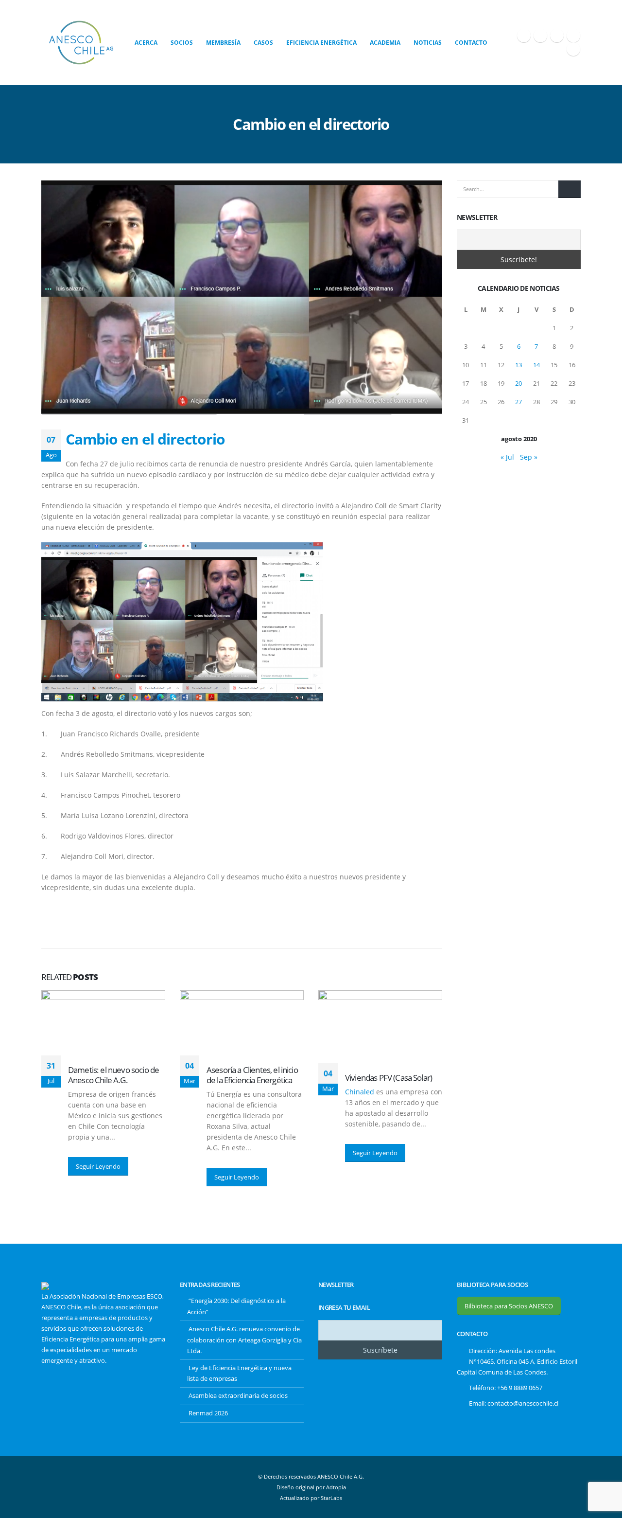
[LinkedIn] (573, 49)
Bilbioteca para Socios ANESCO (509, 1306)
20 (518, 383)
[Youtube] (557, 35)
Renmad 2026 (208, 1413)
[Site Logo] (81, 42)
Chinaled (359, 1091)
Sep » (528, 457)
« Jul (507, 457)
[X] (540, 35)
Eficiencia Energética (321, 42)
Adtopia (336, 1487)
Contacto (471, 42)
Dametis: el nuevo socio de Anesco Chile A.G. (113, 1075)
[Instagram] (573, 35)
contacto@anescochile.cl (522, 1403)
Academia (385, 42)
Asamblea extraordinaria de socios (238, 1396)
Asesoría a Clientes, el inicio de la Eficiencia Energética (252, 1075)
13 (518, 364)
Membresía (223, 42)
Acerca (146, 42)
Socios (182, 42)
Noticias (428, 42)
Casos (263, 42)
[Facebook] (524, 35)
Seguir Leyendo (98, 1166)
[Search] (569, 189)
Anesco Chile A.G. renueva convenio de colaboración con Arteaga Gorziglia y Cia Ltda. (244, 1340)
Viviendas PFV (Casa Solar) (388, 1077)
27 (518, 401)
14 (536, 364)
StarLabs (331, 1497)
